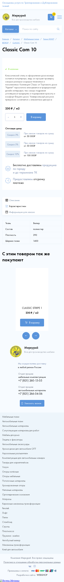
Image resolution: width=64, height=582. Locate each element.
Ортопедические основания (16, 494)
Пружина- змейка (10, 535)
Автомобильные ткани (12, 421)
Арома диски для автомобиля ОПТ (19, 448)
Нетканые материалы (12, 490)
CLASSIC (16, 42)
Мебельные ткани (31, 39)
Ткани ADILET (48, 39)
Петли (5, 517)
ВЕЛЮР (5, 42)
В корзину (36, 117)
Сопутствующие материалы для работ (20, 430)
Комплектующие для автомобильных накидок (23, 458)
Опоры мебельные (11, 476)
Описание (14, 200)
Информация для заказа (22, 212)
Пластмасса (8, 531)
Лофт (4, 513)
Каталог (16, 39)
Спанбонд (7, 522)
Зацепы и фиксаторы (12, 439)
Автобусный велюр (11, 540)
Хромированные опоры (13, 485)
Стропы (6, 526)
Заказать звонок (32, 403)
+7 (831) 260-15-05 (30, 380)
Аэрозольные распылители (15, 453)
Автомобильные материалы (15, 426)
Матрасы (6, 499)
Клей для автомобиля (12, 549)
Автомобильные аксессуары (15, 444)
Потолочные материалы (13, 481)
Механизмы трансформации (16, 545)
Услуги (5, 467)
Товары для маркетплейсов (15, 462)
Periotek (5, 508)
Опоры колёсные (10, 471)
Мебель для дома (10, 435)
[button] (26, 335)
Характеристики (17, 206)
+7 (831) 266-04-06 (30, 393)
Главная (5, 39)
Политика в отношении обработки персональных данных (32, 562)
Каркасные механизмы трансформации (21, 503)
